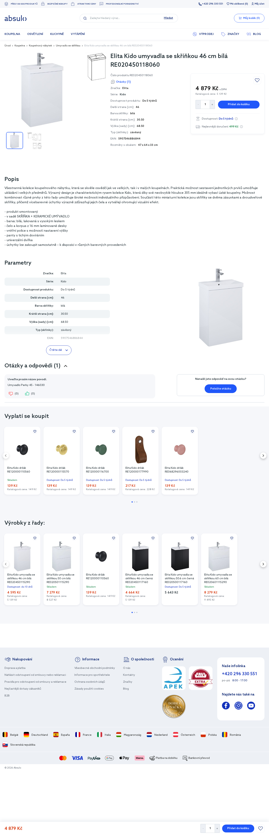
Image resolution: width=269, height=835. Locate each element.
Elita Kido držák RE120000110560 (18, 470)
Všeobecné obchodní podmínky (94, 668)
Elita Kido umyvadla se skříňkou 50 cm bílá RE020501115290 (60, 578)
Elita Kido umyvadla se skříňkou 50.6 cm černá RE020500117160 (179, 578)
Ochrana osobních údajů (89, 682)
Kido (123, 94)
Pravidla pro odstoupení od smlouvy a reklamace (35, 682)
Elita (63, 273)
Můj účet (259, 4)
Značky (127, 682)
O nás (126, 668)
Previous (6, 455)
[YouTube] (251, 706)
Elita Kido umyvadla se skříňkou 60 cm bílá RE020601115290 (218, 578)
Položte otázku (220, 388)
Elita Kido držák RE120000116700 (97, 470)
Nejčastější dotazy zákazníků (23, 689)
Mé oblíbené (237, 4)
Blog (126, 689)
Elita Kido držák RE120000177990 (136, 470)
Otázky (123, 82)
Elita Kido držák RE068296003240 (176, 470)
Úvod (8, 45)
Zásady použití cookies (89, 689)
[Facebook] (226, 706)
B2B (7, 695)
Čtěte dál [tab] (55, 350)
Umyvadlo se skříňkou (68, 45)
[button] (236, 118)
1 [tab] (132, 502)
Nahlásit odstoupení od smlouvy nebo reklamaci (35, 675)
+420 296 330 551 (212, 4)
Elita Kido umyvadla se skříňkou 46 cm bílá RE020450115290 (21, 578)
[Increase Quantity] (217, 828)
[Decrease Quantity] (202, 828)
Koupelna (20, 45)
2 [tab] (134, 502)
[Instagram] (238, 706)
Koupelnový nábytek (40, 45)
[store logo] (16, 18)
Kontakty (129, 675)
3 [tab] (136, 502)
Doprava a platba (15, 668)
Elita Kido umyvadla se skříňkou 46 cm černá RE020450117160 (139, 578)
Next (263, 455)
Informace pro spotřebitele (92, 675)
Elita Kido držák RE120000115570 (58, 470)
